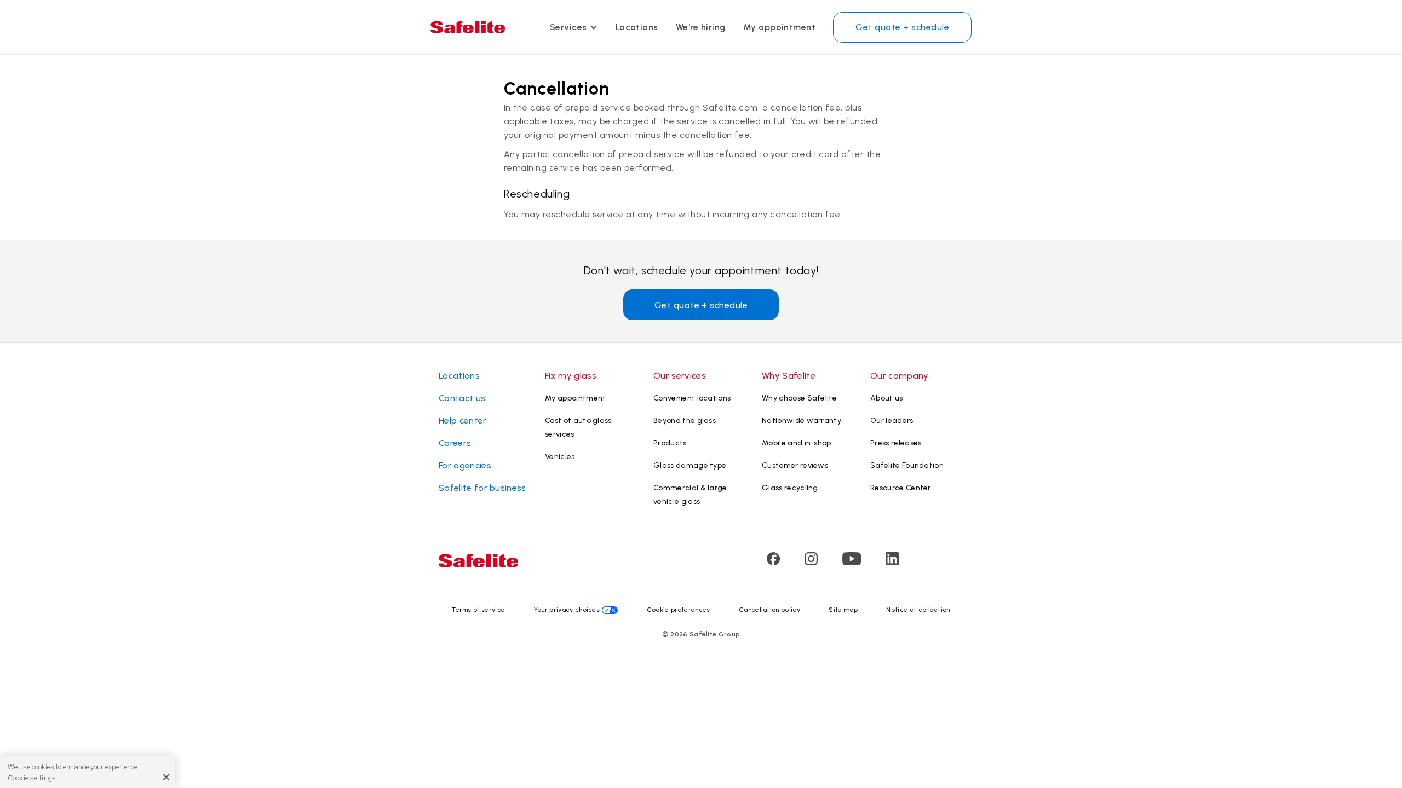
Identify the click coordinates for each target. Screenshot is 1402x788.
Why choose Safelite (799, 398)
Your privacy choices (567, 609)
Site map (843, 609)
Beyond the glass (684, 420)
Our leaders (891, 420)
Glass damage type (689, 465)
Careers (455, 443)
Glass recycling (790, 488)
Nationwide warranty (801, 420)
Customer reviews (795, 465)
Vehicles (560, 456)
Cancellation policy (769, 609)
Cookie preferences (678, 609)
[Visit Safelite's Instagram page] (811, 562)
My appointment (779, 27)
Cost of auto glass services (578, 427)
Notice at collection (918, 609)
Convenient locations (692, 398)
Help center (463, 420)
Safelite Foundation (907, 465)
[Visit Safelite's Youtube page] (851, 562)
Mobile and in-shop (796, 443)
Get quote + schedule (902, 27)
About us (886, 398)
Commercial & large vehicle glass (690, 494)
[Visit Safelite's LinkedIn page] (892, 562)
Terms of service (478, 609)
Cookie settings (32, 778)
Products (670, 443)
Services (568, 27)
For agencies (465, 465)
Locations (637, 27)
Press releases (895, 443)
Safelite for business (482, 488)
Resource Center (900, 488)
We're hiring (701, 27)
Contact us (462, 398)
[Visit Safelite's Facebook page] (773, 562)
